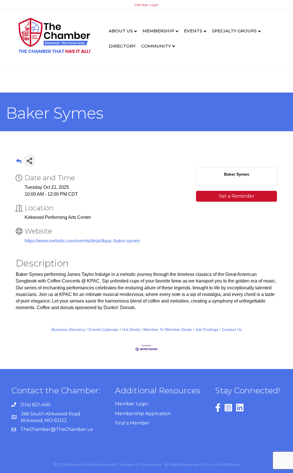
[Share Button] (29, 160)
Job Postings (206, 329)
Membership (158, 31)
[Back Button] (18, 162)
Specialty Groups (234, 31)
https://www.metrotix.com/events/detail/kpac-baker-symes (82, 240)
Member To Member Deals (167, 329)
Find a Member (132, 423)
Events (193, 31)
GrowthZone (227, 464)
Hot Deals (131, 329)
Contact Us (232, 329)
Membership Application (143, 413)
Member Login (146, 5)
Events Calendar (104, 329)
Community (156, 46)
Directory (122, 46)
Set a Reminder (236, 196)
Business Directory (68, 329)
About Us (121, 31)
